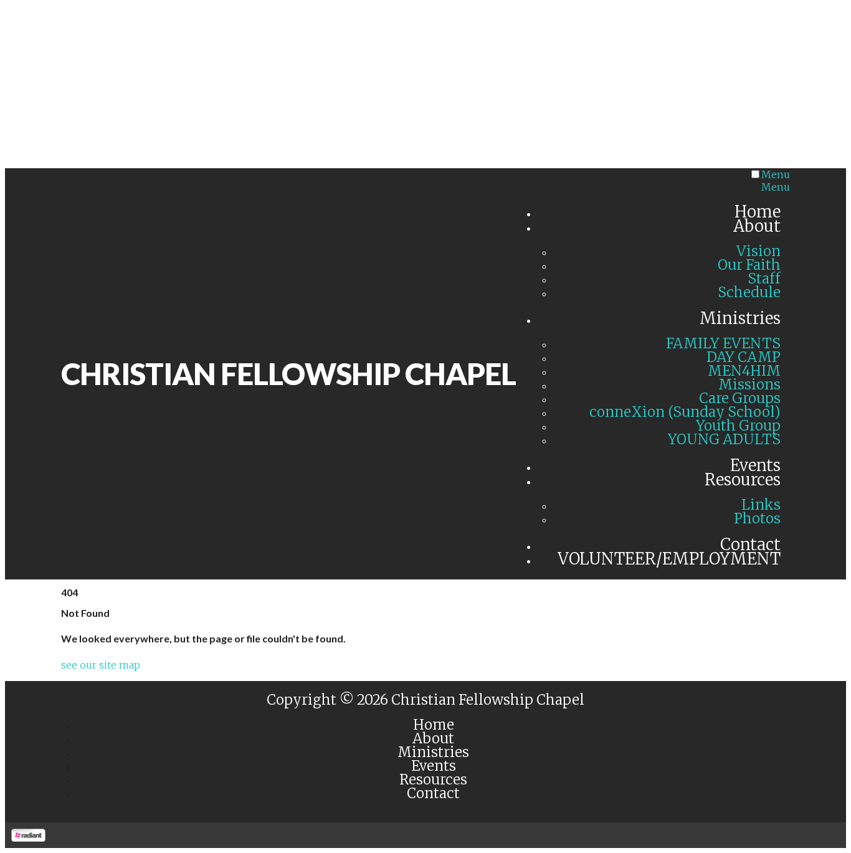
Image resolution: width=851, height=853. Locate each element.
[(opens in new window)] (28, 838)
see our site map (100, 665)
